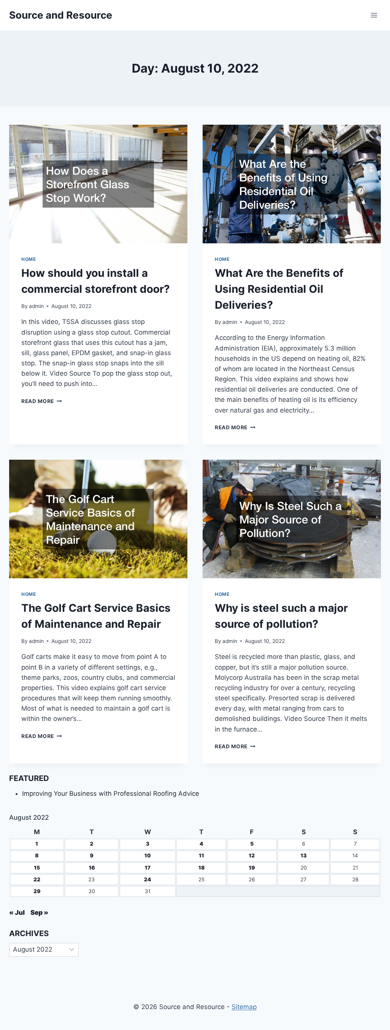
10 (147, 855)
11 (201, 855)
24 (147, 879)
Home (28, 259)
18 (201, 868)
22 (37, 879)
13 (303, 855)
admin (36, 306)
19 (252, 868)
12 (252, 855)
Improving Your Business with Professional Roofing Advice (110, 793)
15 (37, 868)
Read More (41, 401)
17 (147, 868)
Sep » (39, 912)
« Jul (17, 912)
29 (37, 891)
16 (92, 868)
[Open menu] (374, 15)
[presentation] (98, 184)
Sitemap (244, 1007)
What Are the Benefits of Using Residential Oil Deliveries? (279, 289)
